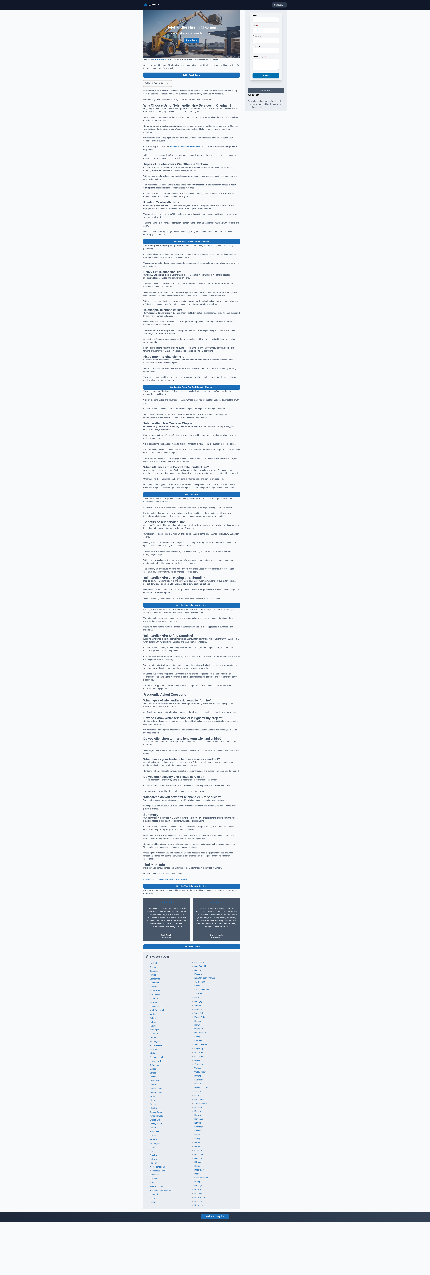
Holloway (154, 1159)
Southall (198, 1091)
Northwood (199, 1193)
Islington (153, 1100)
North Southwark (157, 1010)
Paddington (155, 1041)
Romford (198, 1189)
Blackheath (154, 1131)
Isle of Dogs (155, 1108)
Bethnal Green (156, 1112)
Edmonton (198, 1119)
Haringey (198, 1001)
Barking (197, 1076)
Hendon (197, 1021)
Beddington (155, 1143)
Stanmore (198, 1158)
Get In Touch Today (192, 75)
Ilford (196, 1095)
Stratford (198, 970)
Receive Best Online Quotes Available (191, 241)
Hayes (197, 1142)
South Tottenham (201, 990)
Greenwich (154, 1104)
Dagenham (199, 1170)
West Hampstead (157, 1167)
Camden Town (156, 1088)
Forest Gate (199, 1017)
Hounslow (198, 1052)
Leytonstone (199, 1040)
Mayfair (153, 1014)
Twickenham (199, 982)
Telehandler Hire (161, 59)
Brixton (155, 879)
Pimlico (172, 879)
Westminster (155, 994)
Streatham (154, 983)
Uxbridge (198, 1185)
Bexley (197, 1138)
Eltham (197, 986)
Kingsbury (198, 1048)
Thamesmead (200, 1103)
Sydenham (154, 1049)
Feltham (198, 1131)
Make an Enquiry (215, 1216)
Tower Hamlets (156, 1116)
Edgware (198, 1135)
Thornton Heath (156, 1057)
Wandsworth (155, 990)
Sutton (152, 1198)
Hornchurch (199, 1197)
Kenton (197, 1111)
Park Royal (199, 962)
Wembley (198, 1029)
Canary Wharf (156, 1124)
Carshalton (154, 1175)
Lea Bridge (154, 1202)
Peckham (154, 1002)
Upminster (198, 1205)
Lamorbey (198, 1080)
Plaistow (198, 974)
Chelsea (153, 987)
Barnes (153, 1073)
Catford (153, 1077)
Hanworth (198, 1107)
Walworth (154, 998)
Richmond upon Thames (160, 1190)
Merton (153, 1037)
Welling (197, 1068)
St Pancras (154, 1065)
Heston (197, 1084)
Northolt (197, 1123)
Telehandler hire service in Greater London (188, 146)
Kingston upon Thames (204, 978)
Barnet (197, 1146)
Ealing (197, 1037)
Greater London (156, 1186)
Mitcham (153, 1053)
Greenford (198, 1064)
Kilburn (153, 1128)
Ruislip (197, 1182)
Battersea (163, 879)
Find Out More (191, 494)
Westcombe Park (157, 1171)
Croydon (153, 1147)
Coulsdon (198, 1056)
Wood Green (200, 1033)
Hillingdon (198, 1162)
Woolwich (198, 1005)
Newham (198, 1009)
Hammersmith (156, 1061)
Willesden (154, 1182)
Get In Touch (266, 90)
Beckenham (155, 1139)
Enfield (197, 1166)
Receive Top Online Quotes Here (191, 605)
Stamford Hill (200, 966)
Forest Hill (154, 1034)
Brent (196, 997)
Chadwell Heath (201, 1178)
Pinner (197, 1174)
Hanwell (197, 1025)
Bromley (153, 1155)
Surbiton (198, 993)
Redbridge (198, 1099)
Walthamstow (200, 1072)
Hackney (153, 1163)
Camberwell (181, 879)
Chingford (198, 1150)
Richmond (154, 1179)
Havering (198, 1201)
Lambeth (147, 879)
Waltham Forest (201, 1088)
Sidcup (197, 1060)
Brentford (154, 1194)
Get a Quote (191, 40)
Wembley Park (200, 1044)
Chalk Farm (155, 1120)
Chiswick (153, 1135)
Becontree (198, 1154)
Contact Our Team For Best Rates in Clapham (191, 387)
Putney (153, 1026)
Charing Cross (156, 1006)
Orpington (198, 1127)
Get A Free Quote (192, 947)
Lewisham (154, 1084)
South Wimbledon (157, 1045)
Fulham (153, 1018)
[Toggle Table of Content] (166, 83)
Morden (153, 1069)
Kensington (154, 1030)
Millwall (153, 1096)
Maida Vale (154, 1081)
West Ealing (199, 1013)
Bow (151, 1151)
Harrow (197, 1115)
